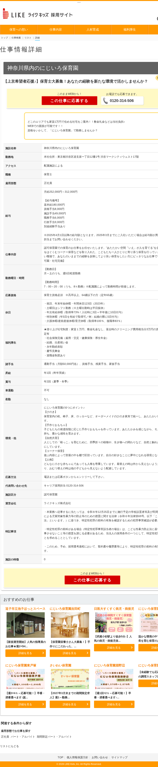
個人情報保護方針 (77, 757)
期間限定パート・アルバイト (54, 736)
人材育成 (93, 29)
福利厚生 (130, 29)
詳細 (37, 37)
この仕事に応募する (69, 100)
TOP (60, 757)
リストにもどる (9, 746)
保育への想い (18, 29)
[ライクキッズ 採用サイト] (41, 12)
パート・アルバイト (23, 736)
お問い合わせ (100, 757)
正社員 (5, 736)
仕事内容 (56, 29)
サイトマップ (119, 757)
